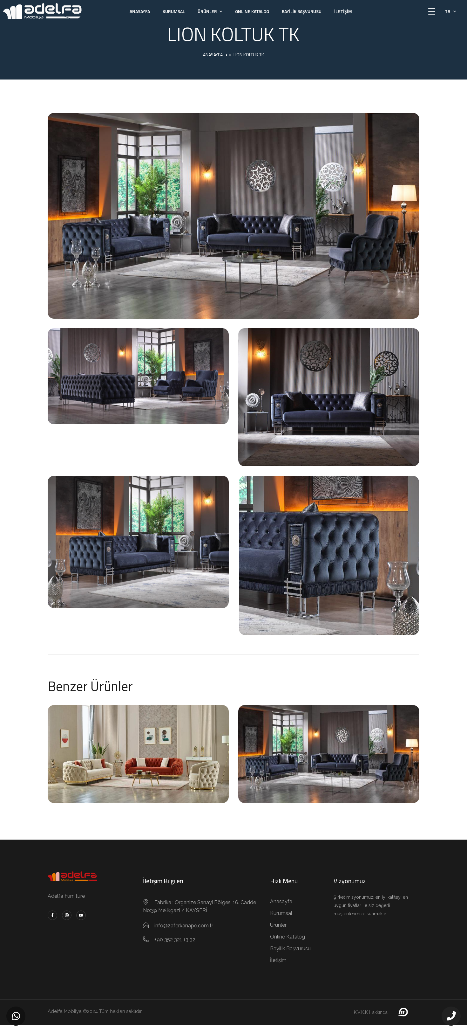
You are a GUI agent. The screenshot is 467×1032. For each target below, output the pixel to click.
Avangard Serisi (138, 762)
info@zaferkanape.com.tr (183, 926)
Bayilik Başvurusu (301, 11)
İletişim (343, 11)
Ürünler (207, 11)
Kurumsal (174, 11)
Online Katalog (252, 11)
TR (447, 11)
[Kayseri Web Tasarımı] (402, 1012)
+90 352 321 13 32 (174, 940)
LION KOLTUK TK (329, 746)
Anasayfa (140, 11)
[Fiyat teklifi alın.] (15, 1016)
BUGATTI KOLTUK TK (138, 746)
